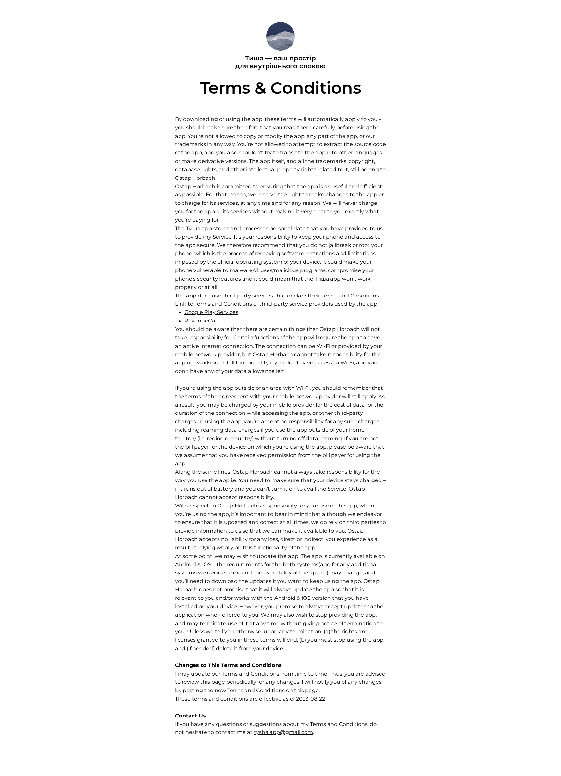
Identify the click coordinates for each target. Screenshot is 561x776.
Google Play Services (211, 312)
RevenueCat (201, 320)
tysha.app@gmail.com (283, 732)
